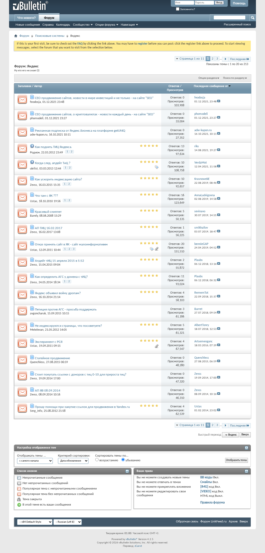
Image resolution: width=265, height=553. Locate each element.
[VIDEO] (205, 491)
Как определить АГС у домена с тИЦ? (61, 277)
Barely (34, 215)
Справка (48, 24)
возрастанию (108, 460)
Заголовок (24, 86)
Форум (49, 18)
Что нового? (26, 18)
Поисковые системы (49, 36)
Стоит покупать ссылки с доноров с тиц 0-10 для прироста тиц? (80, 374)
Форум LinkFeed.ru (213, 521)
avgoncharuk (38, 313)
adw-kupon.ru (38, 134)
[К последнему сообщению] (218, 101)
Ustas (33, 201)
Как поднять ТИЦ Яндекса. (53, 147)
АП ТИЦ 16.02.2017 (48, 228)
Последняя (238, 59)
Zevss (33, 185)
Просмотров (175, 90)
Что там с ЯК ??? (46, 195)
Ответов (173, 86)
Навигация (128, 24)
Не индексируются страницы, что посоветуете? (68, 326)
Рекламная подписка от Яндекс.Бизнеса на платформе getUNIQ (80, 130)
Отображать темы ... (31, 455)
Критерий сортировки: (74, 455)
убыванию (132, 460)
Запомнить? (187, 9)
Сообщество (81, 24)
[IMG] (204, 486)
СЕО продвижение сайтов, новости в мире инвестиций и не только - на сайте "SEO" (94, 98)
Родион (35, 152)
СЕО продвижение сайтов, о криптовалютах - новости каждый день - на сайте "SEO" (94, 114)
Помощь (239, 3)
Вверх (245, 435)
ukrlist (34, 168)
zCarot (138, 546)
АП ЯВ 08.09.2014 (47, 390)
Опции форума (105, 24)
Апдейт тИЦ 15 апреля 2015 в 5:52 (59, 261)
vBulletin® (132, 539)
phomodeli (36, 118)
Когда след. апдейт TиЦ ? (52, 163)
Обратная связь (187, 521)
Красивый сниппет (48, 212)
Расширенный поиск (237, 24)
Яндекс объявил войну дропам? (58, 293)
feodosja (35, 102)
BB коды (206, 477)
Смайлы (206, 482)
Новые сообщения (28, 24)
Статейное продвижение (52, 358)
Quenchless (37, 362)
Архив (233, 521)
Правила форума (212, 502)
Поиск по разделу (234, 78)
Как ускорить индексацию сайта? (58, 179)
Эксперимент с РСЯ (48, 342)
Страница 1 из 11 (192, 58)
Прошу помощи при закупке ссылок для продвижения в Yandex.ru (82, 407)
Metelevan (36, 329)
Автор (38, 86)
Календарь (63, 24)
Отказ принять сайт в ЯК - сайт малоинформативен (71, 244)
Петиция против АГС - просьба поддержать (66, 309)
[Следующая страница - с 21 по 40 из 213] (225, 59)
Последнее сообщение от (211, 86)
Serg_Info (36, 411)
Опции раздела (207, 78)
